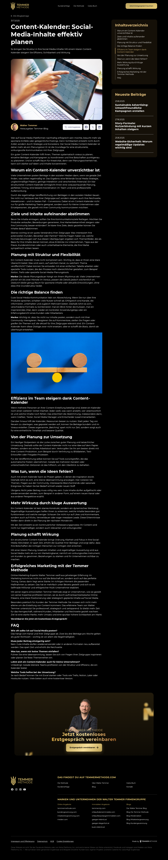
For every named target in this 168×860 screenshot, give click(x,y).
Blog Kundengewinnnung (136, 823)
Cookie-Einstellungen (65, 841)
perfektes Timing (20, 188)
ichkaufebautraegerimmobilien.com (106, 816)
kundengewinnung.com (67, 812)
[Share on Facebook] (86, 127)
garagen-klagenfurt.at (100, 823)
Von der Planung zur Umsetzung (132, 55)
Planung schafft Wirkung (129, 68)
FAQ (119, 78)
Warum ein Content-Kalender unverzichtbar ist (131, 32)
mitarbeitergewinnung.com (68, 816)
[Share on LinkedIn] (99, 127)
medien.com (62, 819)
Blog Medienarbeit (133, 816)
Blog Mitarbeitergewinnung (137, 819)
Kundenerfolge (64, 6)
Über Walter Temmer (100, 783)
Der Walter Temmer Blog (136, 808)
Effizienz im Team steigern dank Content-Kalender (131, 50)
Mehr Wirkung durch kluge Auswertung (130, 63)
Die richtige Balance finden (129, 46)
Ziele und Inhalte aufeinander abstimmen (131, 38)
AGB (52, 841)
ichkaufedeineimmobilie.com (103, 812)
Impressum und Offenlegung (22, 841)
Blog (94, 787)
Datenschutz (42, 841)
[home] (20, 6)
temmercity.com (98, 808)
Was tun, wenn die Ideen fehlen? (132, 59)
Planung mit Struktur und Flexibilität (134, 43)
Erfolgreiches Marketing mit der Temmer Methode (131, 73)
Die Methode (78, 6)
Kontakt (129, 787)
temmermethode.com (66, 808)
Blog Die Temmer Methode (137, 812)
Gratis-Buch (92, 6)
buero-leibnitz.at (98, 827)
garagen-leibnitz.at (99, 819)
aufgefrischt (90, 490)
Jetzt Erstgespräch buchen (141, 6)
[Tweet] (93, 127)
